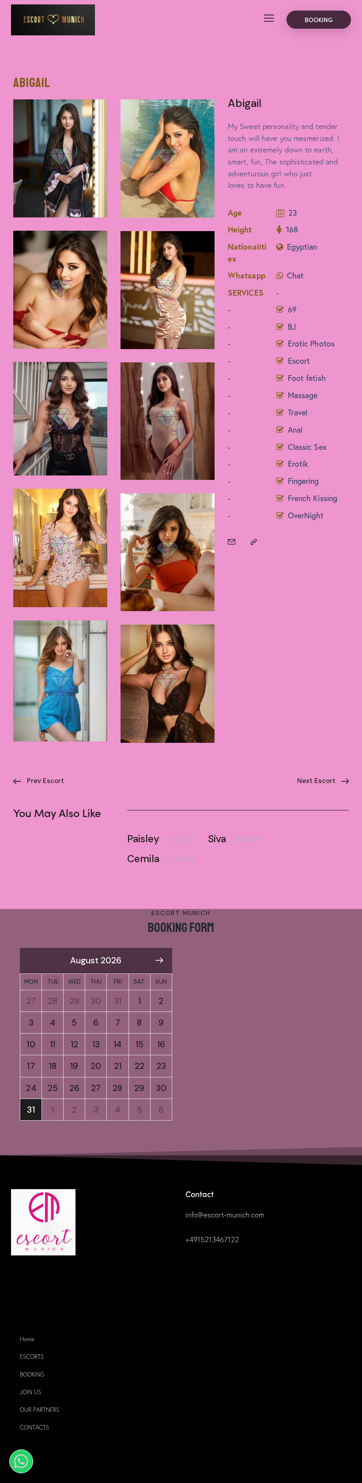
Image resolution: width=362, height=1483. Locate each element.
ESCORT (181, 839)
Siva (217, 839)
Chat (295, 275)
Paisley (143, 839)
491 (194, 1239)
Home (27, 1339)
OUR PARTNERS (39, 1410)
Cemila (143, 859)
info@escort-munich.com (224, 1214)
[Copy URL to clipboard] (254, 542)
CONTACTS (34, 1427)
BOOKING (32, 1374)
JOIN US (30, 1392)
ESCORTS (32, 1357)
